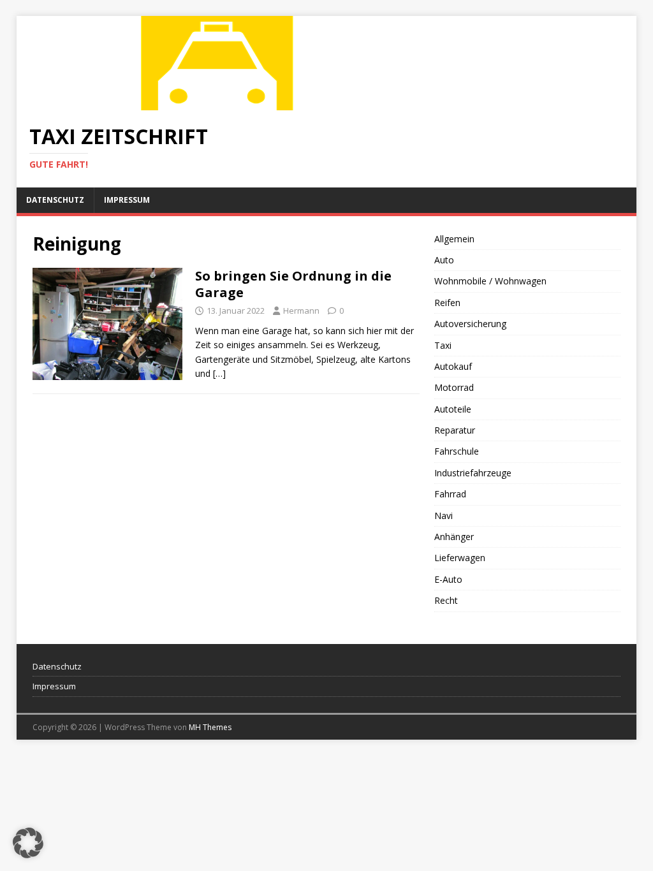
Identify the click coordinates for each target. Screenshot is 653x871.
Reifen (447, 302)
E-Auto (448, 579)
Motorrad (454, 387)
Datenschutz (55, 199)
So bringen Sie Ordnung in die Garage (293, 284)
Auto (444, 260)
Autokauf (453, 366)
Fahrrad (450, 494)
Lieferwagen (459, 558)
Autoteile (452, 409)
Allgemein (454, 239)
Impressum (127, 199)
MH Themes (210, 727)
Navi (443, 515)
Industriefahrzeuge (472, 473)
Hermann (301, 310)
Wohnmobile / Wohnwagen (490, 281)
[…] (219, 373)
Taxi (442, 345)
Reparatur (454, 430)
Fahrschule (456, 451)
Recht (446, 600)
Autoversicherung (470, 324)
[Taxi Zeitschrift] (221, 103)
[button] (28, 843)
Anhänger (454, 537)
